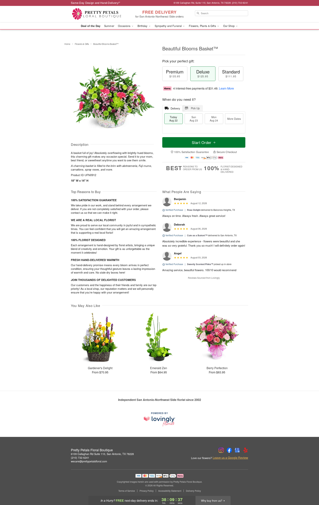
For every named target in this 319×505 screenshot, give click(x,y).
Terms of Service (126, 491)
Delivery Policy (193, 491)
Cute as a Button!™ (197, 235)
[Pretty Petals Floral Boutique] (97, 14)
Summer (109, 26)
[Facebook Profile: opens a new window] (229, 450)
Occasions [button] (124, 26)
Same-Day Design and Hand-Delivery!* (95, 3)
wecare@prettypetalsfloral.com (89, 461)
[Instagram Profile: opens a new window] (221, 450)
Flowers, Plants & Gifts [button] (203, 26)
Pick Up (195, 108)
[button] (309, 489)
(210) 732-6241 (80, 457)
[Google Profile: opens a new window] (237, 450)
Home (67, 43)
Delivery (175, 108)
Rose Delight (193, 210)
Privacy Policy (147, 491)
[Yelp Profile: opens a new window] (245, 450)
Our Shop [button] (229, 26)
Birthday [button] (143, 26)
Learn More (226, 88)
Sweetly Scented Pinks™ (200, 264)
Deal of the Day (90, 26)
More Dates (234, 119)
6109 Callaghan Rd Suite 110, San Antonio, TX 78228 (102, 454)
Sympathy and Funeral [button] (169, 26)
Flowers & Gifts (82, 43)
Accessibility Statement (169, 491)
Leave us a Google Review (230, 458)
